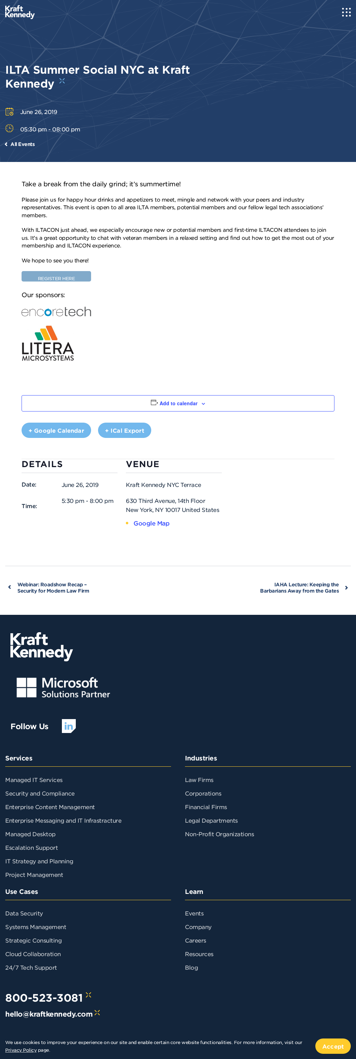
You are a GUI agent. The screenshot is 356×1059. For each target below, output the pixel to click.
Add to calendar (178, 403)
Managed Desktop (30, 833)
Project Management (34, 874)
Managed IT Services (34, 779)
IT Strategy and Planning (39, 860)
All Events (22, 144)
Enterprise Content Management (50, 806)
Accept (333, 1046)
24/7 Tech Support (31, 967)
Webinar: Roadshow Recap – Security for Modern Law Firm (53, 587)
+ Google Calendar (56, 430)
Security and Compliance (40, 793)
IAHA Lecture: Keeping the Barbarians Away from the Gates (299, 587)
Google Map (151, 523)
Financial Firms (206, 806)
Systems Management (35, 926)
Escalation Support (31, 847)
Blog (191, 967)
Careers (195, 940)
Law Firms (199, 779)
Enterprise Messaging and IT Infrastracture (63, 820)
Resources (199, 953)
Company (198, 926)
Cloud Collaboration (33, 953)
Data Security (24, 913)
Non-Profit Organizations (219, 833)
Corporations (203, 793)
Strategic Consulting (33, 940)
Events (194, 913)
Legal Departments (211, 820)
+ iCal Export (124, 430)
